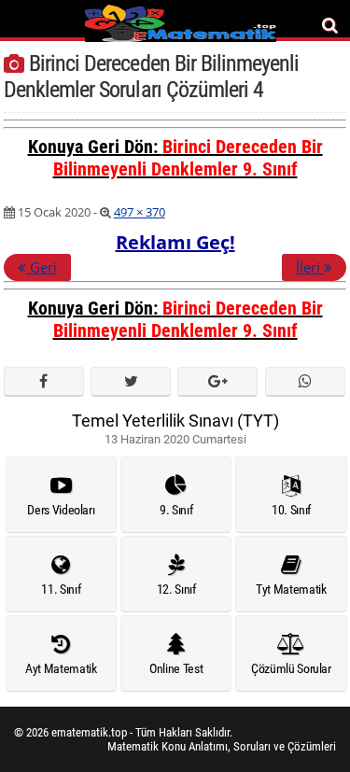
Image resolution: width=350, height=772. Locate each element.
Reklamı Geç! (175, 242)
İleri (310, 267)
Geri (41, 267)
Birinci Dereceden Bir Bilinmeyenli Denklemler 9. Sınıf (188, 157)
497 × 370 (139, 212)
